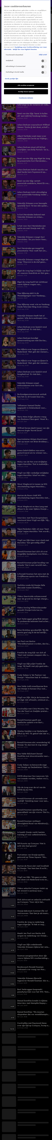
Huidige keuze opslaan (26, 91)
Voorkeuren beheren (26, 98)
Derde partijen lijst (11, 78)
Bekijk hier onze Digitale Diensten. (25, 49)
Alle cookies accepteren (26, 85)
